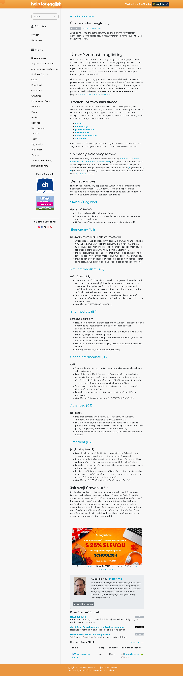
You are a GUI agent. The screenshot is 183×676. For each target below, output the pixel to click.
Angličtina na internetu (43, 63)
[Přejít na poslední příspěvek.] (142, 654)
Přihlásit (35, 35)
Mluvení (35, 106)
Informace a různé (40, 101)
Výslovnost (36, 150)
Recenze (35, 123)
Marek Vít (115, 578)
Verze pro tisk (137, 642)
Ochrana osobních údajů (101, 670)
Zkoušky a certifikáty (41, 160)
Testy (34, 139)
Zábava (35, 155)
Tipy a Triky (37, 144)
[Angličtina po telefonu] (45, 203)
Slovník (35, 133)
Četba (34, 80)
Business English (39, 74)
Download (36, 85)
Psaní (34, 112)
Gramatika (36, 90)
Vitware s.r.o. (94, 667)
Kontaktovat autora (84, 604)
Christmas (36, 96)
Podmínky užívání (78, 670)
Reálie (34, 117)
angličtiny (90, 566)
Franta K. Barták (132, 654)
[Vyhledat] (55, 16)
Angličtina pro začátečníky (44, 69)
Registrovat (37, 40)
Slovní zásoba (38, 128)
